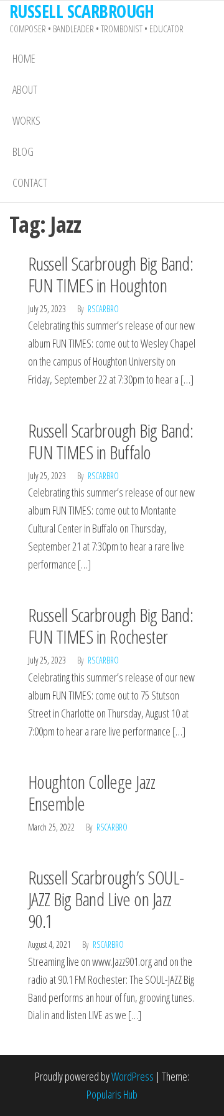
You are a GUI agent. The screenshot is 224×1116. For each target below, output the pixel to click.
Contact (29, 182)
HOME (23, 58)
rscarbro (103, 309)
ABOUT (24, 89)
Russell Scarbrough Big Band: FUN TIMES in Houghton (110, 274)
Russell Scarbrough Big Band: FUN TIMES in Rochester (110, 625)
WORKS (26, 120)
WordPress (132, 1076)
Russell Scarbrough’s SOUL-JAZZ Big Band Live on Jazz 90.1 (106, 899)
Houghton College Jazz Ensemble (91, 792)
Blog (23, 151)
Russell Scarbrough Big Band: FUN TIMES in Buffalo (110, 441)
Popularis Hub (112, 1094)
